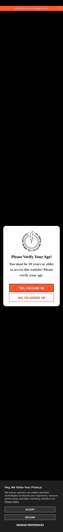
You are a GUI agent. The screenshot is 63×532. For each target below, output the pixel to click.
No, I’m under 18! (31, 297)
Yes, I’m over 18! (31, 288)
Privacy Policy (12, 501)
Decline (30, 517)
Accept (30, 509)
